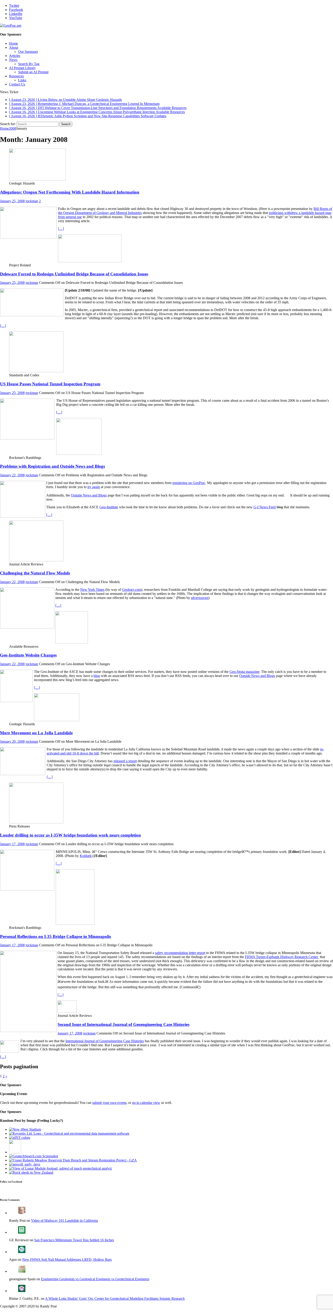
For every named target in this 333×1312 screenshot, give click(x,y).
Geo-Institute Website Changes (28, 655)
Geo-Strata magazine (244, 672)
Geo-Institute (108, 507)
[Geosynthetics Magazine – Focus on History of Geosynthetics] (24, 1164)
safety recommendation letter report (180, 953)
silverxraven (199, 598)
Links (22, 80)
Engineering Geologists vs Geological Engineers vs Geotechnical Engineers (95, 1279)
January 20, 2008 (12, 741)
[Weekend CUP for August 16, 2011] (31, 1172)
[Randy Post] (21, 1213)
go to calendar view (146, 1103)
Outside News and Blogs (89, 495)
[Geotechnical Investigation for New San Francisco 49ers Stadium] (25, 1129)
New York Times (92, 589)
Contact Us (17, 84)
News (13, 60)
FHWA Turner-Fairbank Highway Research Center (282, 957)
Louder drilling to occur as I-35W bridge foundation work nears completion (70, 835)
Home (13, 43)
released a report (125, 761)
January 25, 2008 (12, 201)
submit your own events (109, 1103)
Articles (14, 56)
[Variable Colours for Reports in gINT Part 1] (19, 1137)
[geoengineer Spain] (21, 1271)
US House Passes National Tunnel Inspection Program (50, 384)
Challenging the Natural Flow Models (35, 573)
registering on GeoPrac (188, 483)
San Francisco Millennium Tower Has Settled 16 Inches (74, 1240)
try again (93, 487)
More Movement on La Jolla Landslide (36, 732)
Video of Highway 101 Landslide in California (64, 1220)
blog (97, 676)
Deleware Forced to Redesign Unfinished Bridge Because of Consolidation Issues (74, 274)
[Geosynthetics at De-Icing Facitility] (15, 1152)
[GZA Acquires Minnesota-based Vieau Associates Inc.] (73, 1160)
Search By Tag (28, 64)
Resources (16, 76)
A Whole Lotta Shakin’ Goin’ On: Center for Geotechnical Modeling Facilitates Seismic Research (115, 1298)
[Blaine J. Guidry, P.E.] (21, 1291)
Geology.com (131, 589)
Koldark (86, 856)
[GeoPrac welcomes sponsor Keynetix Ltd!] (69, 1133)
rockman (32, 201)
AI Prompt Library (22, 68)
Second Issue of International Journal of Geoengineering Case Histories (123, 1024)
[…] (61, 229)
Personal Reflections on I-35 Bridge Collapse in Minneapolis (55, 936)
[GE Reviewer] (21, 1232)
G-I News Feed (264, 507)
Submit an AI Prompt (33, 72)
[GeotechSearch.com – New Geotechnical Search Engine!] (33, 1156)
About (13, 47)
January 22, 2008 (12, 475)
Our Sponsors (28, 52)
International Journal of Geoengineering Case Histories (104, 1041)
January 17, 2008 (12, 844)
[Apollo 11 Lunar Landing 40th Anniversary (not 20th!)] (60, 1168)
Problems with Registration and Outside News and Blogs (52, 466)
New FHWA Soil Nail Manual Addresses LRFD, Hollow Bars (67, 1259)
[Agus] (21, 1252)
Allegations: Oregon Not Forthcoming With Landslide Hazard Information (69, 192)
